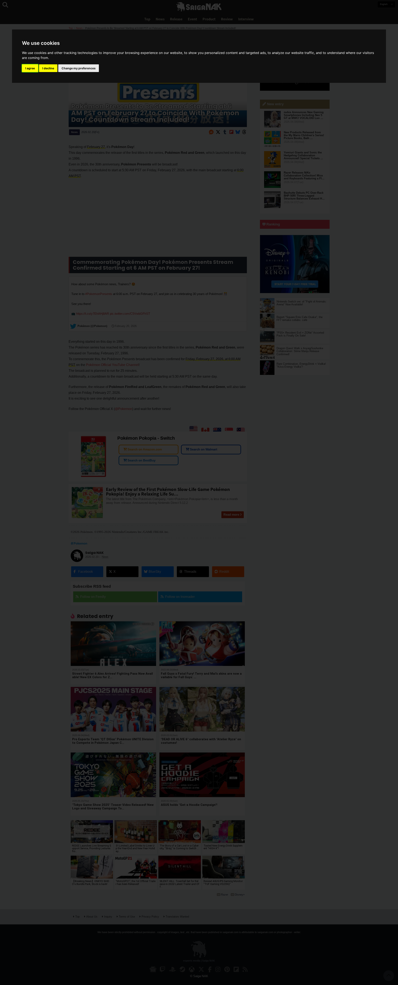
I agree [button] (30, 68)
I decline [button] (48, 68)
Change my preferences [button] (79, 68)
